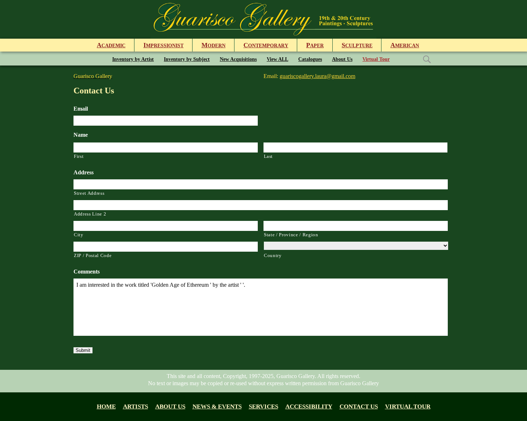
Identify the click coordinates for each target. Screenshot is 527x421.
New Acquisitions (238, 59)
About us (170, 406)
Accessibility (308, 406)
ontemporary (265, 45)
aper (315, 45)
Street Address (89, 193)
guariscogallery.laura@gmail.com (317, 76)
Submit (83, 350)
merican (404, 45)
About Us (342, 59)
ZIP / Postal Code (92, 255)
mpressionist (163, 45)
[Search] (426, 59)
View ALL (277, 59)
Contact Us (359, 406)
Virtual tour (408, 406)
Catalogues (310, 59)
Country (273, 255)
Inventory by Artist (133, 59)
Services (263, 406)
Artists (135, 406)
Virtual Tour (376, 59)
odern (213, 45)
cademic (111, 45)
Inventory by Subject (187, 59)
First (79, 156)
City (79, 234)
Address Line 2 (90, 214)
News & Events (217, 406)
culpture (357, 45)
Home (106, 406)
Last (268, 156)
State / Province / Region (291, 234)
